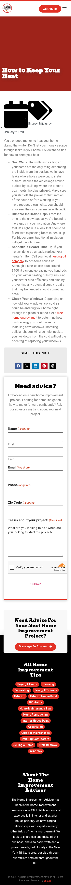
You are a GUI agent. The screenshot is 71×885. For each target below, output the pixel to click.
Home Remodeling (35, 714)
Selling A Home (23, 745)
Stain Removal (48, 745)
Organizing (35, 726)
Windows (36, 751)
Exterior (19, 696)
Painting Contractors (35, 738)
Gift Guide (35, 702)
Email (19, 467)
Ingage (47, 880)
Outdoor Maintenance (35, 732)
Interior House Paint (35, 720)
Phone (19, 484)
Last (11, 458)
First (11, 444)
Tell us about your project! (35, 519)
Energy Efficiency (40, 124)
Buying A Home (27, 684)
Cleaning (48, 684)
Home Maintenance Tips (35, 708)
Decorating (21, 690)
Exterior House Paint (43, 696)
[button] (64, 8)
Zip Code (22, 502)
